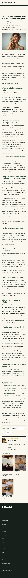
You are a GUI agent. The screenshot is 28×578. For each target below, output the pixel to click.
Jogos (3, 542)
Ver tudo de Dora (12, 449)
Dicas (7, 8)
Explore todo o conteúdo (7, 570)
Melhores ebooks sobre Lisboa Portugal (14, 385)
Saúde (3, 538)
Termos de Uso (5, 566)
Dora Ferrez (5, 29)
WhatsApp (13, 428)
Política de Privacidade (7, 563)
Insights (3, 527)
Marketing (4, 524)
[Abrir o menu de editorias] (14, 2)
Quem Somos (4, 548)
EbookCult (4, 8)
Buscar (21, 2)
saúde (20, 371)
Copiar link (9, 432)
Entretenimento (5, 520)
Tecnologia (4, 535)
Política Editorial (5, 556)
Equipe (3, 552)
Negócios (4, 531)
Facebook (21, 428)
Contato (3, 559)
